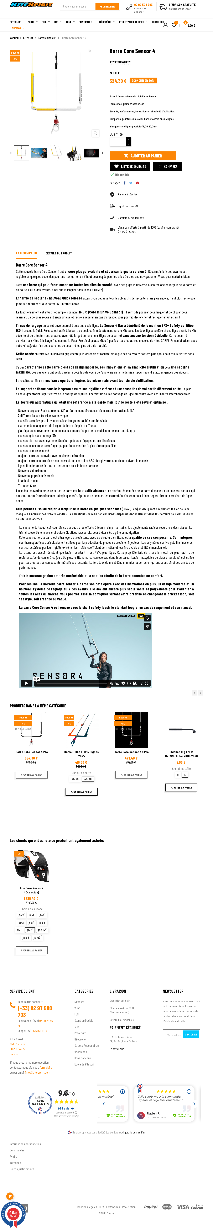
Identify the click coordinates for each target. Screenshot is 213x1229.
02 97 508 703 (35, 1011)
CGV (101, 1207)
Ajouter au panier (143, 155)
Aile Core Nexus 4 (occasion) (31, 890)
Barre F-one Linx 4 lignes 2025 (81, 754)
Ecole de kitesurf (84, 1064)
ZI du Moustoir (18, 1044)
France (14, 1054)
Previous (11, 153)
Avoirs (13, 1156)
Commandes (17, 1150)
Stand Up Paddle (83, 1020)
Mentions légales (87, 1207)
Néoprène (80, 1039)
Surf (76, 1027)
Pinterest (137, 183)
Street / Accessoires (86, 1045)
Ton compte (17, 1137)
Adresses (15, 1163)
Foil (76, 1014)
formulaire (46, 1067)
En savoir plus (117, 1048)
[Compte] (198, 16)
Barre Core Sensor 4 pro (32, 752)
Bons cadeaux (82, 1058)
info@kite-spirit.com (37, 1072)
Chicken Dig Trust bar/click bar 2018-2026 (181, 754)
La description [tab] (26, 253)
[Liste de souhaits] (174, 26)
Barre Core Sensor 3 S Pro (131, 752)
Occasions (80, 1052)
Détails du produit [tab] (59, 253)
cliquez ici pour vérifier (133, 1132)
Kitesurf (79, 1002)
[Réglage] (164, 25)
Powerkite (80, 1033)
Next (102, 153)
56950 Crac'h (17, 1049)
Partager (124, 183)
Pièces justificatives (22, 1169)
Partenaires (113, 1207)
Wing (77, 1008)
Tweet (130, 183)
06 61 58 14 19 (39, 1031)
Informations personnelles (25, 1144)
